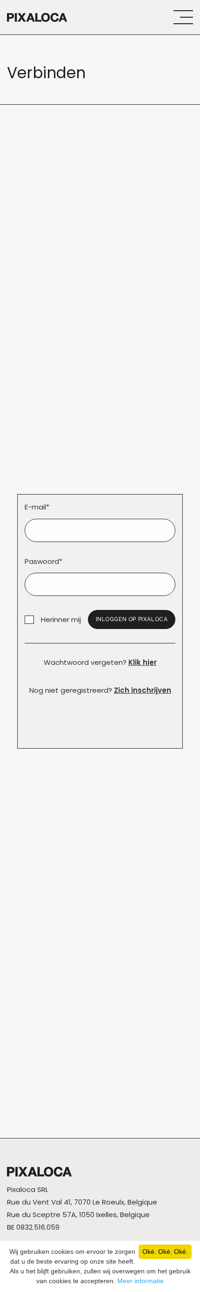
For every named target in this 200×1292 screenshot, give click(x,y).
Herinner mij (61, 619)
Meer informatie (140, 1281)
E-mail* (37, 507)
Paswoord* (43, 561)
